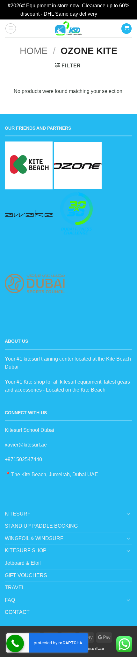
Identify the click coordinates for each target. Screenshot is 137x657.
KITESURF (18, 513)
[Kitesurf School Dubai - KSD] (68, 28)
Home (33, 51)
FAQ (10, 600)
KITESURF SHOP (26, 550)
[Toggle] (128, 513)
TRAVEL (15, 587)
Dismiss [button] (107, 14)
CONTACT (17, 612)
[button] (10, 28)
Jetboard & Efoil (23, 563)
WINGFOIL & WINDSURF (34, 538)
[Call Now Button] (15, 643)
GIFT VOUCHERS (26, 575)
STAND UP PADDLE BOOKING (41, 526)
